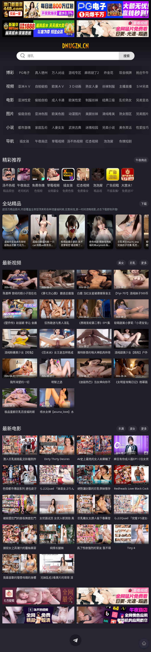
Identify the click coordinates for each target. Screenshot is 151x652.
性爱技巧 (142, 127)
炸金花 (108, 73)
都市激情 (24, 127)
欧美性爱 (75, 100)
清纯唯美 (108, 114)
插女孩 (24, 141)
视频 (10, 86)
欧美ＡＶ (58, 86)
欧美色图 (58, 114)
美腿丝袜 (92, 114)
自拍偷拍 (41, 86)
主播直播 (125, 86)
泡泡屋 (108, 141)
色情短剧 (125, 141)
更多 (144, 263)
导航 (10, 141)
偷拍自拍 (41, 100)
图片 (10, 113)
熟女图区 (125, 114)
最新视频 (11, 262)
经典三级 (108, 100)
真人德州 (41, 73)
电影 (10, 100)
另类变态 (142, 100)
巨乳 (132, 263)
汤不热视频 (75, 141)
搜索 (126, 56)
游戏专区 (75, 73)
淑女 (132, 428)
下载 (144, 204)
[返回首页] (144, 643)
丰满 (121, 428)
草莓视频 (58, 141)
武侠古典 (75, 127)
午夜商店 (41, 141)
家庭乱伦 (41, 127)
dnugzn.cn (75, 46)
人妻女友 (58, 127)
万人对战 (58, 73)
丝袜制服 (108, 86)
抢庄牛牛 (142, 73)
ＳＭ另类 (142, 86)
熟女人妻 (92, 86)
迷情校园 (92, 127)
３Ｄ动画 (75, 86)
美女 (121, 263)
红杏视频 (92, 141)
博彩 (10, 72)
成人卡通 (58, 100)
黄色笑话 (125, 127)
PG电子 (24, 73)
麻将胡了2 (92, 73)
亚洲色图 (41, 114)
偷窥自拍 (24, 114)
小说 (10, 127)
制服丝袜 (92, 100)
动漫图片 (75, 114)
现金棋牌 (125, 73)
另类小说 (108, 127)
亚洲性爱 (24, 100)
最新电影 (11, 428)
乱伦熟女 (125, 100)
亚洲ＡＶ (24, 86)
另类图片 (142, 114)
